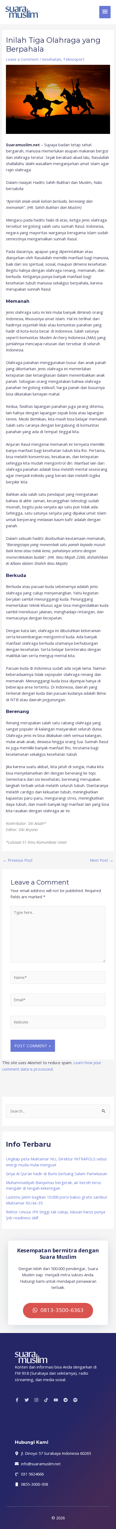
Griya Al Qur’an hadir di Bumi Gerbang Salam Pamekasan (56, 1173)
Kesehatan (51, 59)
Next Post (101, 860)
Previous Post (18, 860)
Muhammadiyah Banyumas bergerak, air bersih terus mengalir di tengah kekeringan (53, 1185)
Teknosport (73, 59)
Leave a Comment (22, 59)
